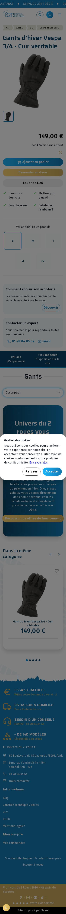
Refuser (31, 471)
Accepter (52, 471)
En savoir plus (38, 462)
